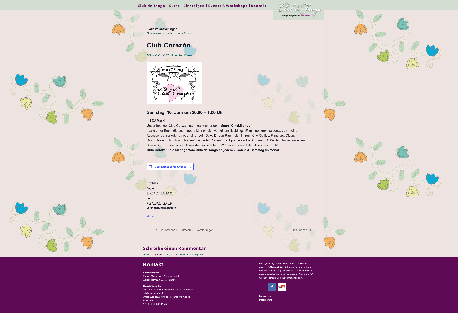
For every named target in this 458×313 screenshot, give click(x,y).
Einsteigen (194, 6)
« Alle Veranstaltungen (162, 29)
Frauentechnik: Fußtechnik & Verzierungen (186, 230)
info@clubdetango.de (153, 293)
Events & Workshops (227, 6)
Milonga (151, 216)
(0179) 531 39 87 (151, 304)
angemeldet (158, 254)
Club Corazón (298, 230)
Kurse (174, 6)
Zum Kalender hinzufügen (171, 166)
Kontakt (259, 6)
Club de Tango (151, 6)
